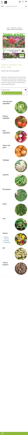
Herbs (4, 204)
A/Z (2, 6)
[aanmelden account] (23, 2)
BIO (4, 248)
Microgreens (7, 189)
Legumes (6, 175)
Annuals (19, 28)
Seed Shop (13, 28)
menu (2, 3)
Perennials (7, 242)
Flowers (5, 233)
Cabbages (6, 160)
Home (8, 28)
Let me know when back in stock (12, 93)
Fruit (4, 218)
